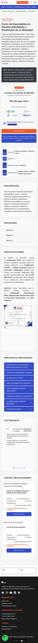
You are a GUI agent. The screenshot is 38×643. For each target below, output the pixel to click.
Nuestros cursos (7, 603)
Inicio (3, 7)
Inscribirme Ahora (19, 131)
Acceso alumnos (22, 2)
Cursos (9, 7)
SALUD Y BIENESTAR (8, 11)
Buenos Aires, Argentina (9, 619)
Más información (12, 124)
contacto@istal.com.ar (9, 614)
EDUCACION (32, 11)
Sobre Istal (5, 601)
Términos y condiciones (9, 626)
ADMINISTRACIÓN (21, 11)
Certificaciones (19, 7)
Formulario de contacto (9, 606)
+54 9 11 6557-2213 (8, 616)
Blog (28, 7)
